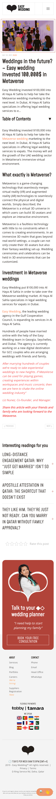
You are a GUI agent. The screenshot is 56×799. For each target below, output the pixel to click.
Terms (33, 768)
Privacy (23, 768)
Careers (13, 680)
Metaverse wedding (15, 138)
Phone (34, 662)
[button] (48, 8)
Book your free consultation (28, 640)
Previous (10, 426)
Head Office (37, 672)
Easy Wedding (11, 311)
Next (48, 426)
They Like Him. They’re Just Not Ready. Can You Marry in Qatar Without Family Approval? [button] (25, 519)
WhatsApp (36, 676)
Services (13, 662)
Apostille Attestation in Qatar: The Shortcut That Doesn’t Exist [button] (24, 491)
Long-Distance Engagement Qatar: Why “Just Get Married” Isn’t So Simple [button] (25, 464)
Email (34, 667)
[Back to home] (18, 8)
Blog (15, 55)
